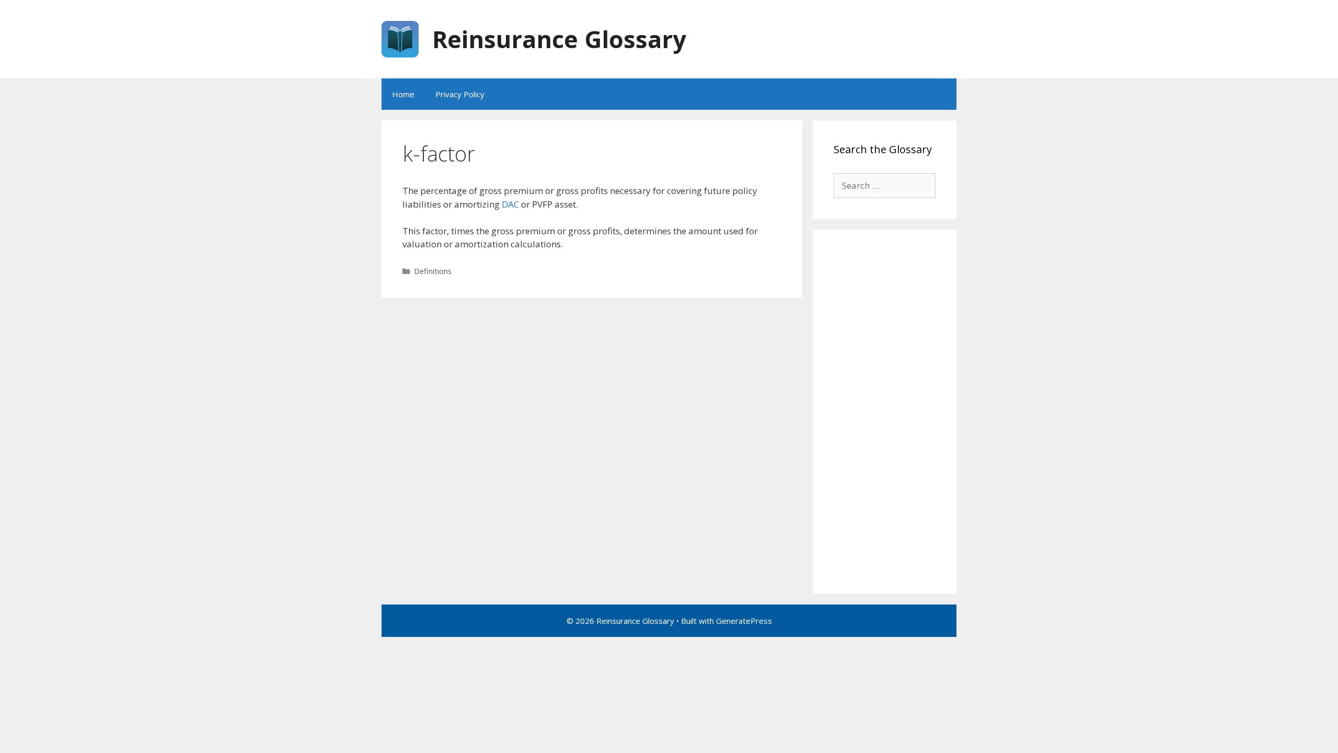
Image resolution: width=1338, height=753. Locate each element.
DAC (510, 204)
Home (403, 94)
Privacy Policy (460, 94)
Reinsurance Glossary (559, 39)
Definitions (433, 271)
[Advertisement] (885, 411)
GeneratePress (744, 620)
